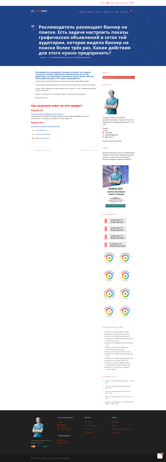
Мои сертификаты (92, 425)
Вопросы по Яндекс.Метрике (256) (117, 334)
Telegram (112, 3)
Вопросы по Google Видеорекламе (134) (119, 358)
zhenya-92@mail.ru (123, 3)
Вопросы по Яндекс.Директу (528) (117, 332)
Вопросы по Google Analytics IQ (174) (118, 352)
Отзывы (89, 429)
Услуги (97, 12)
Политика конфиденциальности (123, 429)
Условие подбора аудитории (81, 57)
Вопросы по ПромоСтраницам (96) (117, 336)
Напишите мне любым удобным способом (45, 126)
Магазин (90, 12)
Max (104, 3)
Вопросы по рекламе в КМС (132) (117, 360)
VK (134, 3)
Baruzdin (43, 57)
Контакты (124, 12)
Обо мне (107, 12)
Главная (82, 12)
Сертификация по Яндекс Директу (61, 57)
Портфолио (90, 432)
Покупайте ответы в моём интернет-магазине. (47, 114)
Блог (117, 12)
